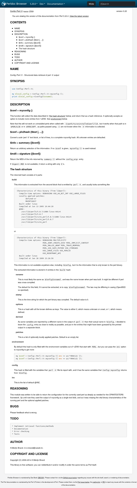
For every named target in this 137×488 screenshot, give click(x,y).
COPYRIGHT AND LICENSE (26, 62)
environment (56, 118)
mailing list (96, 482)
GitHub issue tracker (70, 478)
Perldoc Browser (16, 3)
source (26, 11)
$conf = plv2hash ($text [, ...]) (31, 39)
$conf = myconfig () (27, 37)
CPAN (31, 11)
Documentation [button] (55, 3)
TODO (17, 57)
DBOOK (41, 478)
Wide (91, 3)
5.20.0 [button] (33, 3)
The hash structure (27, 48)
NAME (17, 28)
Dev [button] (41, 3)
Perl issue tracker (83, 482)
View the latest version (79, 16)
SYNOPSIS (19, 31)
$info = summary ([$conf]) (30, 42)
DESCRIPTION (21, 34)
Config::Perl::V (16, 11)
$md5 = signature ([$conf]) (30, 45)
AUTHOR (18, 60)
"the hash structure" (57, 115)
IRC (103, 482)
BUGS (17, 54)
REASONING (20, 51)
